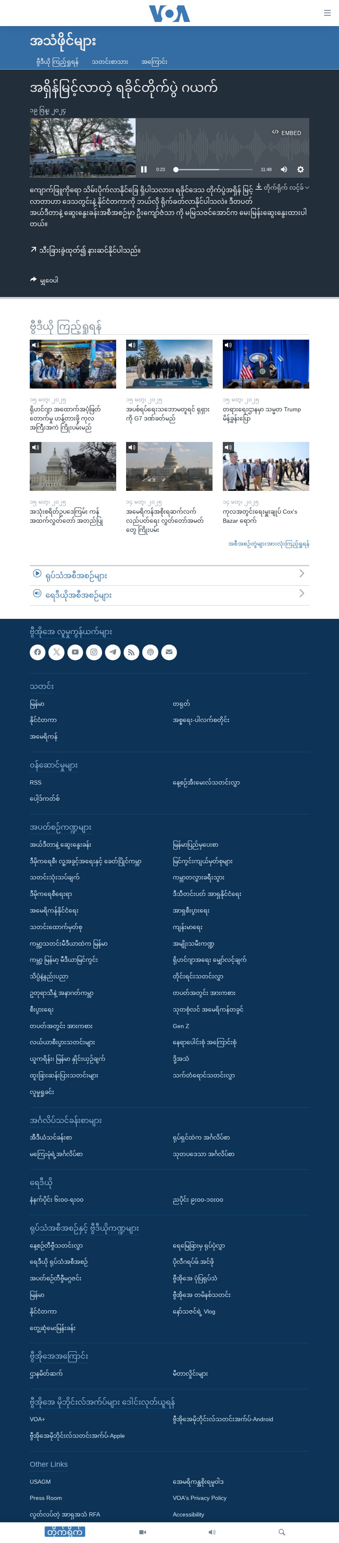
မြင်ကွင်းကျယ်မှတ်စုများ (203, 861)
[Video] (142, 1532)
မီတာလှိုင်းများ (190, 1373)
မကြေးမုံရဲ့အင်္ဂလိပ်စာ (56, 1154)
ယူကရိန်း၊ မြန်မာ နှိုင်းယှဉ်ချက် (67, 1058)
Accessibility (188, 1514)
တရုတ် (181, 703)
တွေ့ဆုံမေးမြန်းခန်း (53, 1328)
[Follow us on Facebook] (37, 652)
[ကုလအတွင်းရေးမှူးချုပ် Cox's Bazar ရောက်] (266, 466)
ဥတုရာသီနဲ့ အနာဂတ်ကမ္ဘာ (61, 993)
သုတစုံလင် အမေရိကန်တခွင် (208, 1009)
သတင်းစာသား (110, 61)
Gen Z (181, 1026)
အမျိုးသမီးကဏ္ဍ (194, 943)
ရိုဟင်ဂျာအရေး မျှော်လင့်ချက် (210, 959)
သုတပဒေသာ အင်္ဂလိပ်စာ (203, 1154)
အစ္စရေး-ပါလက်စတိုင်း (201, 720)
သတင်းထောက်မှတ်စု (56, 927)
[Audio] (212, 1532)
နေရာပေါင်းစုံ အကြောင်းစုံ (204, 1042)
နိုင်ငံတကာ (43, 720)
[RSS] (131, 652)
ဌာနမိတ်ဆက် (46, 1373)
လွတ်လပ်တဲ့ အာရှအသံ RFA (65, 1514)
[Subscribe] (169, 652)
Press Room (46, 1498)
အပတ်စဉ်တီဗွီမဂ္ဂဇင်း (55, 1278)
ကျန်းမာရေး (188, 927)
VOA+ (37, 1419)
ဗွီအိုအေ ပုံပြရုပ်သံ (195, 1278)
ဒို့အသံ (181, 1058)
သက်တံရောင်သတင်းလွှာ (204, 1075)
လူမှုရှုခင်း (42, 1092)
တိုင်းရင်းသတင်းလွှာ (198, 976)
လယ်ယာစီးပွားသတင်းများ (62, 1042)
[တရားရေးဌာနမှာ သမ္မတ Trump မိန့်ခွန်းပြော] (266, 364)
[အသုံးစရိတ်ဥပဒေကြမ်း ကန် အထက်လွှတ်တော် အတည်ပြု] (73, 466)
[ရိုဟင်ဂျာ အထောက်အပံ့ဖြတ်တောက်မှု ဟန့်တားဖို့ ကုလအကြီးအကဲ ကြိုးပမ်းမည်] (73, 364)
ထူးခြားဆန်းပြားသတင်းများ (64, 1075)
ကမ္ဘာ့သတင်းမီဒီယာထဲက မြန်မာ (68, 943)
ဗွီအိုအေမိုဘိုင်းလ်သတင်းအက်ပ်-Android (223, 1419)
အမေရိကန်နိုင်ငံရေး (54, 910)
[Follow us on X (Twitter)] (56, 652)
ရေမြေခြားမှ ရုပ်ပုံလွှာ (199, 1245)
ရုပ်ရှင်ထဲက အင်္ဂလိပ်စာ (201, 1137)
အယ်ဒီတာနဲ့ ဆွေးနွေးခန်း (60, 844)
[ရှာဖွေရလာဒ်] (282, 1532)
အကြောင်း (154, 61)
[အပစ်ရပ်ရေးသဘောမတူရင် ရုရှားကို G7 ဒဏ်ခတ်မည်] (169, 364)
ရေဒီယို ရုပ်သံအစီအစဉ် (59, 1261)
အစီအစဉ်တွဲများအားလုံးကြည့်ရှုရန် (268, 544)
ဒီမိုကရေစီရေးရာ (51, 894)
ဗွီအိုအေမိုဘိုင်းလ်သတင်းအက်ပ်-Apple (77, 1435)
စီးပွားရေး (42, 1009)
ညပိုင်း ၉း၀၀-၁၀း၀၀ (198, 1199)
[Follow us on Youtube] (75, 652)
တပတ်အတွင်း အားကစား (61, 1026)
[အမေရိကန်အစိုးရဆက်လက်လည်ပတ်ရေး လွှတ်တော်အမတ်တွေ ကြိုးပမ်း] (169, 466)
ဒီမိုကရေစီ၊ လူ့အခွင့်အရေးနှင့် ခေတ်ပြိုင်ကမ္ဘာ (85, 861)
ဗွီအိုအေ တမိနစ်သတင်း (202, 1295)
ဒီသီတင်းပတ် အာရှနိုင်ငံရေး (207, 894)
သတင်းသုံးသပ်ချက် (55, 877)
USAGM (40, 1481)
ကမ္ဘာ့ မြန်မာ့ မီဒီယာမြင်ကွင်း (64, 959)
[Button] (44, 282)
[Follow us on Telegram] (113, 652)
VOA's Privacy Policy (200, 1498)
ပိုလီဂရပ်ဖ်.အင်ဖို (193, 1261)
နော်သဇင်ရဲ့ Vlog (194, 1311)
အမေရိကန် (43, 736)
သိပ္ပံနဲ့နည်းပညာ (49, 976)
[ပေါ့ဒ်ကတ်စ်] (150, 652)
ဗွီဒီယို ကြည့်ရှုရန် (57, 61)
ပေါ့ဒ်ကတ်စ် (45, 798)
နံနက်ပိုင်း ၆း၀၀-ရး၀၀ (57, 1199)
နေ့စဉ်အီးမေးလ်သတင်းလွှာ (206, 782)
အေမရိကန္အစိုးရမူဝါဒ (198, 1481)
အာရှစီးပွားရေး (191, 910)
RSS (35, 782)
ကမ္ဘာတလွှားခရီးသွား (198, 877)
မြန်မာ (37, 703)
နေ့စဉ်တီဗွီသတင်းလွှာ (56, 1245)
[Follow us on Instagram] (94, 652)
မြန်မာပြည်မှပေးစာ (195, 844)
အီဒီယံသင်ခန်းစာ (51, 1137)
